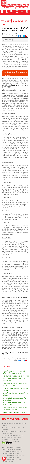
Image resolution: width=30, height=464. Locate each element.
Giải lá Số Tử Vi (22, 8)
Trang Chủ (6, 21)
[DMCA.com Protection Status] (7, 443)
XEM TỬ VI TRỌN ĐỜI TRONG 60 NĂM (15, 412)
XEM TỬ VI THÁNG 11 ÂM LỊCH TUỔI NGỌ (16, 376)
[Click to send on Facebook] (19, 36)
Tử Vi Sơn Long (13, 439)
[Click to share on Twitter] (24, 36)
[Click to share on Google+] (26, 36)
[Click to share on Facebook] (21, 36)
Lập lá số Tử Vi (8, 8)
